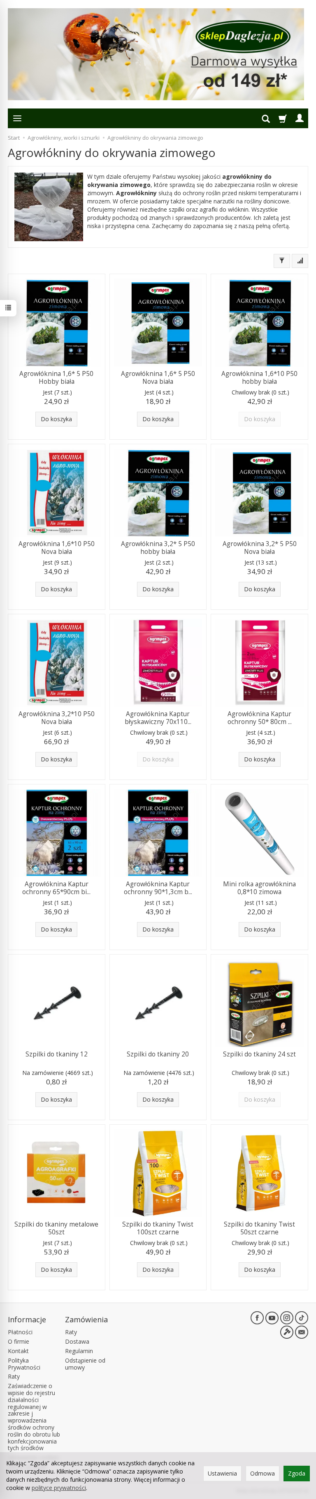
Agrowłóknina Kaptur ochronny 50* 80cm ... (260, 718)
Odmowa (262, 1473)
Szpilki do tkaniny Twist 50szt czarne (259, 1228)
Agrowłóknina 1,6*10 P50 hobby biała (259, 377)
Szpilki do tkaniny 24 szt (259, 1054)
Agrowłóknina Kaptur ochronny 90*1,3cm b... (158, 888)
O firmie (18, 1341)
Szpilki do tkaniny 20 (158, 1054)
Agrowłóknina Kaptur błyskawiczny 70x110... (158, 718)
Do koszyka (56, 419)
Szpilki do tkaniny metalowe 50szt (56, 1228)
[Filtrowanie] (282, 261)
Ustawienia (222, 1473)
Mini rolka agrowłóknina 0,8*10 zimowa (259, 888)
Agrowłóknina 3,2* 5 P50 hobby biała (158, 548)
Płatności (20, 1332)
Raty (14, 1376)
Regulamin (79, 1351)
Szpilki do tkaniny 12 (57, 1054)
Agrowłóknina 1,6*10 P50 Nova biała (57, 548)
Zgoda (296, 1473)
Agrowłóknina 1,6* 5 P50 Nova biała (158, 377)
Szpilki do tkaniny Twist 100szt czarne (157, 1228)
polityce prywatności (59, 1488)
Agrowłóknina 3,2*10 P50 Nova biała (57, 718)
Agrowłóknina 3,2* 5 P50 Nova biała (260, 548)
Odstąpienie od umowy (85, 1363)
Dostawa (77, 1341)
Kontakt (18, 1351)
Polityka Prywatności (24, 1363)
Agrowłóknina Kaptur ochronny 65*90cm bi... (56, 888)
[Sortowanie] (300, 261)
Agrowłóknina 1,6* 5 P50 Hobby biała (56, 377)
